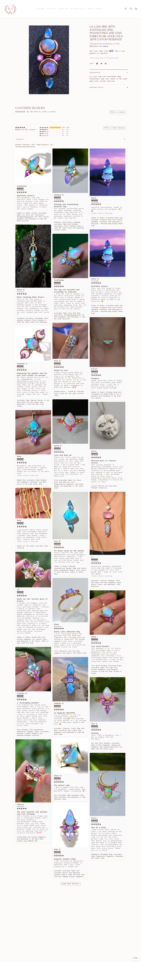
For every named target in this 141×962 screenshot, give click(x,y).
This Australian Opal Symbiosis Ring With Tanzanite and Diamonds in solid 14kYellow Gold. (69, 797)
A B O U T (63, 8)
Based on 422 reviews (25, 129)
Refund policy (58, 921)
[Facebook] (95, 912)
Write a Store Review (114, 128)
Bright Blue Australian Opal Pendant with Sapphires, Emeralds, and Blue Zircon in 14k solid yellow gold (32, 482)
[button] (44, 127)
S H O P (52, 8)
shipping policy (58, 918)
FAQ (54, 928)
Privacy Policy (58, 925)
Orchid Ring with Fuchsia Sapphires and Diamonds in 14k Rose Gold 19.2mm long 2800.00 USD (31, 839)
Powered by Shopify (38, 957)
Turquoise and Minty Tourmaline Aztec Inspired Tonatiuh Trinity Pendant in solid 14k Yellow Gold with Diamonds (33, 320)
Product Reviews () (25, 145)
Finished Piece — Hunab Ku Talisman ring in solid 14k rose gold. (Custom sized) (69, 393)
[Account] (126, 9)
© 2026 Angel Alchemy (21, 957)
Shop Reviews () (45, 145)
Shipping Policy (97, 87)
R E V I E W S (95, 8)
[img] (25, 127)
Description (95, 72)
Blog (54, 932)
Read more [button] (59, 476)
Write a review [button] (118, 112)
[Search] (131, 9)
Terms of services (59, 914)
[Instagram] (99, 912)
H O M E (41, 8)
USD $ (15, 948)
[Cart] (136, 9)
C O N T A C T (78, 8)
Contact (56, 911)
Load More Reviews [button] (70, 883)
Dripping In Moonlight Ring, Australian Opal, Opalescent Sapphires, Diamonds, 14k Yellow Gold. (107, 856)
